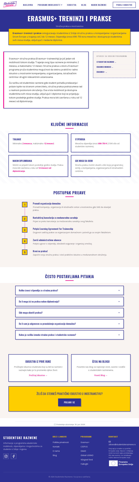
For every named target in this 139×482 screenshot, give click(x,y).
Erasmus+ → (102, 72)
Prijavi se (69, 402)
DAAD (83, 451)
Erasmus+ (85, 442)
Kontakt (56, 446)
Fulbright (84, 464)
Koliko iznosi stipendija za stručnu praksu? (38, 290)
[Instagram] (6, 456)
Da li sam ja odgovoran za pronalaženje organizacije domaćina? (47, 323)
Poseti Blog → (100, 375)
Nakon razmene (99, 5)
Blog (83, 5)
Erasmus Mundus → (105, 67)
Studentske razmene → (106, 62)
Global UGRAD (87, 455)
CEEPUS (84, 446)
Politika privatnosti (61, 442)
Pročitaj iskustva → (38, 375)
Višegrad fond (87, 459)
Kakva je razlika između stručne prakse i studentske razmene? (47, 334)
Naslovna (28, 5)
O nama (56, 451)
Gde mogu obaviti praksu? (30, 312)
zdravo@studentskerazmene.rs (122, 444)
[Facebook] (13, 456)
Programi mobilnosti (49, 5)
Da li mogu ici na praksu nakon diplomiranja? (39, 301)
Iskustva (71, 5)
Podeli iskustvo (124, 5)
